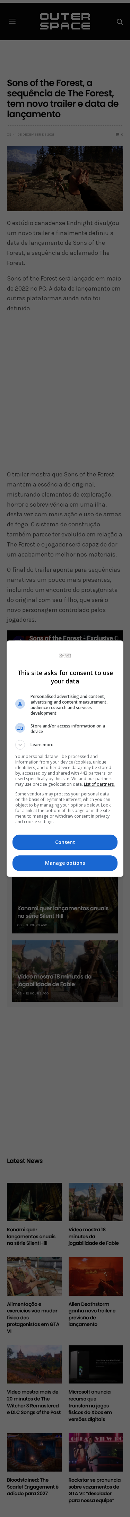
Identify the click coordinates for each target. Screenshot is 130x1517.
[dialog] (65, 758)
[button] (65, 745)
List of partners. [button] (99, 784)
